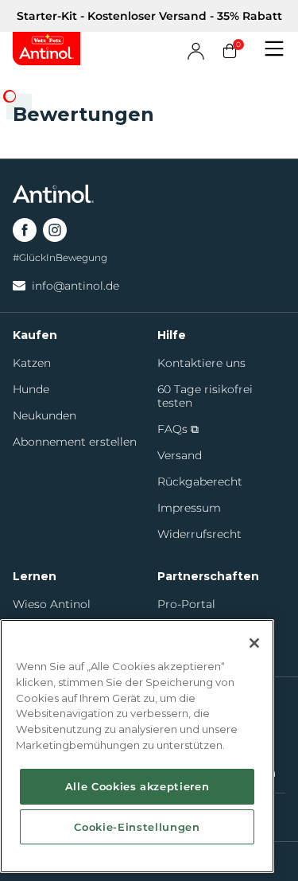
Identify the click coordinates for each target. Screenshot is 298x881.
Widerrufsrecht (199, 534)
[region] (137, 746)
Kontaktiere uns (201, 363)
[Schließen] (254, 643)
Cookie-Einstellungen (136, 827)
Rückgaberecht (199, 482)
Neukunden (44, 416)
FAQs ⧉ (178, 429)
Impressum (189, 508)
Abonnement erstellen (75, 442)
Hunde (31, 389)
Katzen (32, 363)
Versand (179, 455)
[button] (274, 48)
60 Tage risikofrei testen (205, 396)
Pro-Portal (186, 604)
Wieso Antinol (52, 604)
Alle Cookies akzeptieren (137, 786)
